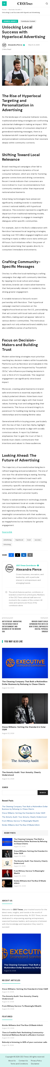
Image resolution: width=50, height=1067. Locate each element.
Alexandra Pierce (15, 45)
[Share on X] (17, 555)
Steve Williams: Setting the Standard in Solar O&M (23, 813)
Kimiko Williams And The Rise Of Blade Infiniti (21, 825)
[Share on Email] (30, 555)
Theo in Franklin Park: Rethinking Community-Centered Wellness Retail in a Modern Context (23, 1033)
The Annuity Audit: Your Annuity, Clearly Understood (24, 817)
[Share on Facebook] (11, 555)
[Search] (47, 3)
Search (43, 793)
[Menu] (4, 3)
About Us (12, 1061)
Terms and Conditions (19, 1064)
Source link (7, 532)
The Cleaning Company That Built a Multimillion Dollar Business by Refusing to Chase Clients (25, 807)
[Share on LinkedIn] (23, 555)
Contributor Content (28, 21)
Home (4, 10)
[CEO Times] (25, 3)
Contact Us (23, 1061)
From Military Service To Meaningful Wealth (20, 821)
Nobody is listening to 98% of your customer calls (24, 1042)
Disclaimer (35, 1064)
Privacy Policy (36, 1061)
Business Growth (15, 10)
